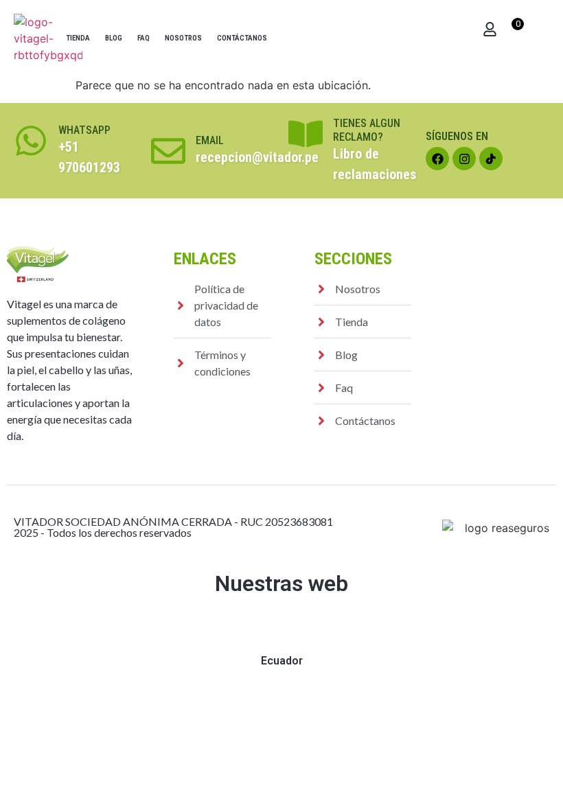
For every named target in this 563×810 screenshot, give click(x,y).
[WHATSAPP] (31, 141)
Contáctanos (242, 38)
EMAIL (210, 140)
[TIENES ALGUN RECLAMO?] (305, 134)
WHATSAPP (84, 130)
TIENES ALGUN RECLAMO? (366, 130)
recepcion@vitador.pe (257, 157)
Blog (113, 38)
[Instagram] (464, 158)
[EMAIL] (168, 151)
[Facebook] (437, 158)
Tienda (78, 38)
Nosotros (183, 38)
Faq (143, 38)
